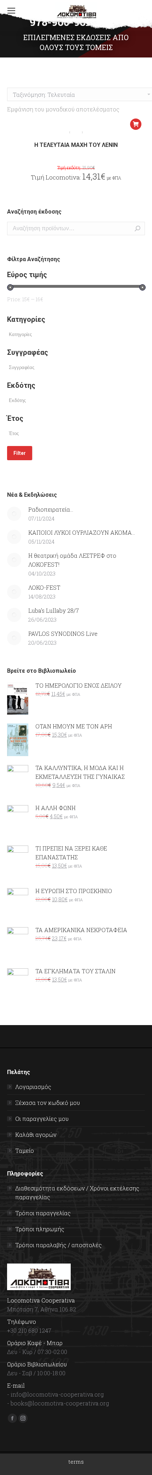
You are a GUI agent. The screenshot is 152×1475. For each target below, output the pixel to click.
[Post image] (14, 514)
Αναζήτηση (137, 228)
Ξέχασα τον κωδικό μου (47, 1102)
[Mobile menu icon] (11, 11)
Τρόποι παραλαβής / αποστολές (58, 1245)
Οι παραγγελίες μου (42, 1118)
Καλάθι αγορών (36, 1134)
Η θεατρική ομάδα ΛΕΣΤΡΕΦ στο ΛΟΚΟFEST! (72, 560)
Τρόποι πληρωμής (39, 1229)
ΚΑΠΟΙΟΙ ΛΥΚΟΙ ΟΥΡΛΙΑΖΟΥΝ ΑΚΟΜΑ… (81, 532)
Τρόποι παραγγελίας (43, 1213)
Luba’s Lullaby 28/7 (53, 610)
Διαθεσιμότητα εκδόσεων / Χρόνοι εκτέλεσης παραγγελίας (77, 1192)
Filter (19, 453)
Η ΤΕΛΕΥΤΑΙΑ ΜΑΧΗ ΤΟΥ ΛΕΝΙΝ (76, 145)
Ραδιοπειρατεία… (50, 509)
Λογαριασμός (33, 1086)
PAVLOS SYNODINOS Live (63, 633)
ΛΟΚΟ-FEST (44, 587)
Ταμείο (24, 1150)
